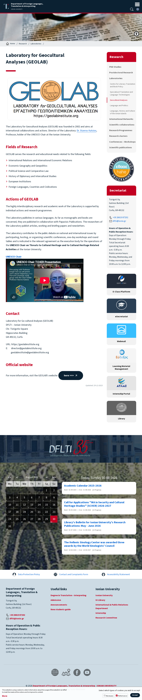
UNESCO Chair (13, 256)
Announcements (59, 604)
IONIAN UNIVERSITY (106, 685)
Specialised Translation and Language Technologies (121, 93)
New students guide (61, 609)
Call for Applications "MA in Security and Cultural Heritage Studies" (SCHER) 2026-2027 (94, 504)
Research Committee (106, 617)
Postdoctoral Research (121, 72)
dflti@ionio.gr (119, 221)
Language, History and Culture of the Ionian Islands (122, 112)
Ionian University (104, 595)
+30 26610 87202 (120, 217)
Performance (122, 696)
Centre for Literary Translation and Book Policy (122, 85)
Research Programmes (120, 130)
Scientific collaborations (121, 124)
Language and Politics (119, 105)
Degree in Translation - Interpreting (68, 595)
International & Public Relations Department (112, 606)
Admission (56, 600)
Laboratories (36, 43)
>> (54, 477)
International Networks (121, 119)
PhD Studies (115, 66)
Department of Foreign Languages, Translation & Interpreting (64, 685)
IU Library (100, 600)
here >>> (69, 375)
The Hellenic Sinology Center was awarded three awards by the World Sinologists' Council (94, 544)
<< (10, 477)
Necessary (109, 696)
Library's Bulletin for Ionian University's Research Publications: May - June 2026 (94, 524)
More (4, 696)
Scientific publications (120, 147)
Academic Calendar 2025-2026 (83, 486)
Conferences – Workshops (122, 141)
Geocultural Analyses (118, 100)
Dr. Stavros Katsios (86, 130)
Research (23, 43)
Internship (101, 613)
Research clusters (118, 136)
